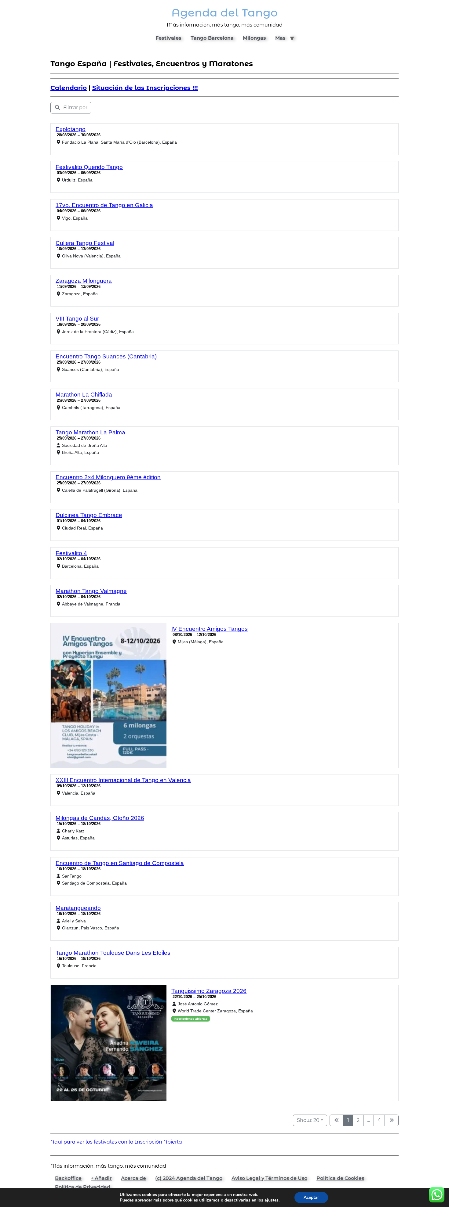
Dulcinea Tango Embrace (89, 515)
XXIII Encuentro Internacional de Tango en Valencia (123, 780)
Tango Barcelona (212, 38)
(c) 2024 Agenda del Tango (188, 1178)
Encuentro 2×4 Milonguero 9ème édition (108, 477)
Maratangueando (78, 908)
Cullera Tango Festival (85, 243)
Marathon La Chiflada (84, 394)
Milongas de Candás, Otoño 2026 (100, 818)
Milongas (254, 38)
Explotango (71, 129)
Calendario (68, 88)
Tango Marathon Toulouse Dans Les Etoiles (113, 953)
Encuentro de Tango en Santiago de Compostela (120, 863)
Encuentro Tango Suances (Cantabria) (106, 356)
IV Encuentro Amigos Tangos (209, 629)
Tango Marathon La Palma (90, 432)
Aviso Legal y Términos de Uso (269, 1178)
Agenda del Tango (224, 12)
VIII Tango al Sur (77, 318)
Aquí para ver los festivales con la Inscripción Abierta (116, 1142)
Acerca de (133, 1178)
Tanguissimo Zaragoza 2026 (208, 991)
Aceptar (311, 1197)
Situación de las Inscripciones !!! (145, 88)
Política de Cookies (340, 1178)
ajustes (272, 1200)
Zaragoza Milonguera (84, 281)
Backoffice (68, 1178)
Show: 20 (308, 1120)
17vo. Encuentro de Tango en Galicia (104, 205)
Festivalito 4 (71, 553)
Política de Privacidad (82, 1187)
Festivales (168, 38)
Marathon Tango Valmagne (91, 591)
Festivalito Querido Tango (89, 167)
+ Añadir (101, 1178)
